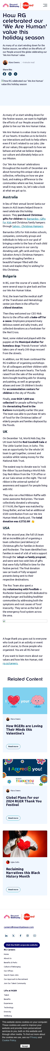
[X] (13, 935)
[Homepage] (18, 5)
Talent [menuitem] (6, 995)
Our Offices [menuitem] (8, 971)
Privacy (34, 1037)
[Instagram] (27, 935)
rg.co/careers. (10, 663)
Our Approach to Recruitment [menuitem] (16, 979)
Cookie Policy (9, 1040)
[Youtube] (34, 935)
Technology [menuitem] (8, 1007)
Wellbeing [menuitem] (8, 1016)
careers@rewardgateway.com (19, 927)
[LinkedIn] (6, 935)
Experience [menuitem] (8, 1003)
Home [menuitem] (6, 954)
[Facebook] (20, 935)
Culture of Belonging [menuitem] (12, 967)
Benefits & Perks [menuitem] (10, 962)
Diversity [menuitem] (7, 1012)
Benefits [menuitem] (7, 999)
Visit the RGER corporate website (22, 945)
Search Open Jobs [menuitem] (11, 975)
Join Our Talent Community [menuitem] (15, 983)
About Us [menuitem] (8, 958)
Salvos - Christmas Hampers (27, 226)
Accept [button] (25, 1046)
